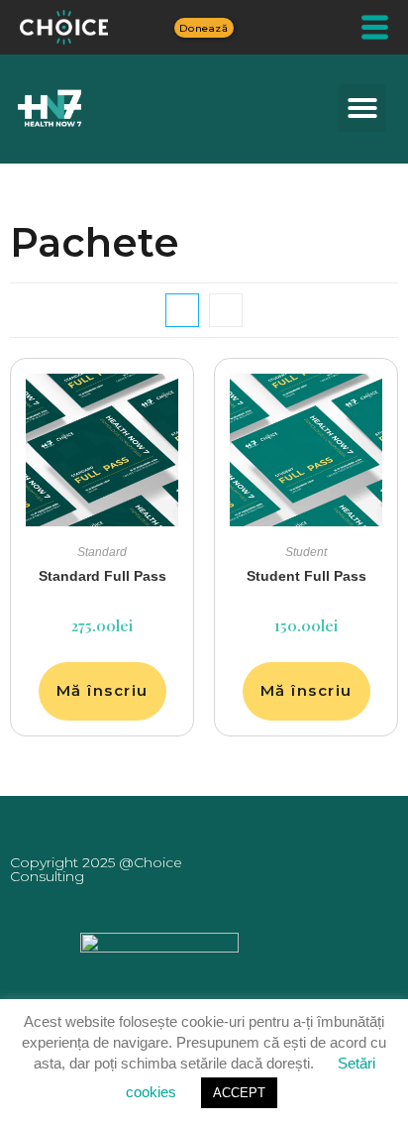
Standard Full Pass (102, 576)
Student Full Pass (306, 576)
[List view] (226, 310)
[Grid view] (182, 310)
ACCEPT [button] (239, 1092)
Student (306, 552)
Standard (102, 552)
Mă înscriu (102, 690)
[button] (362, 108)
